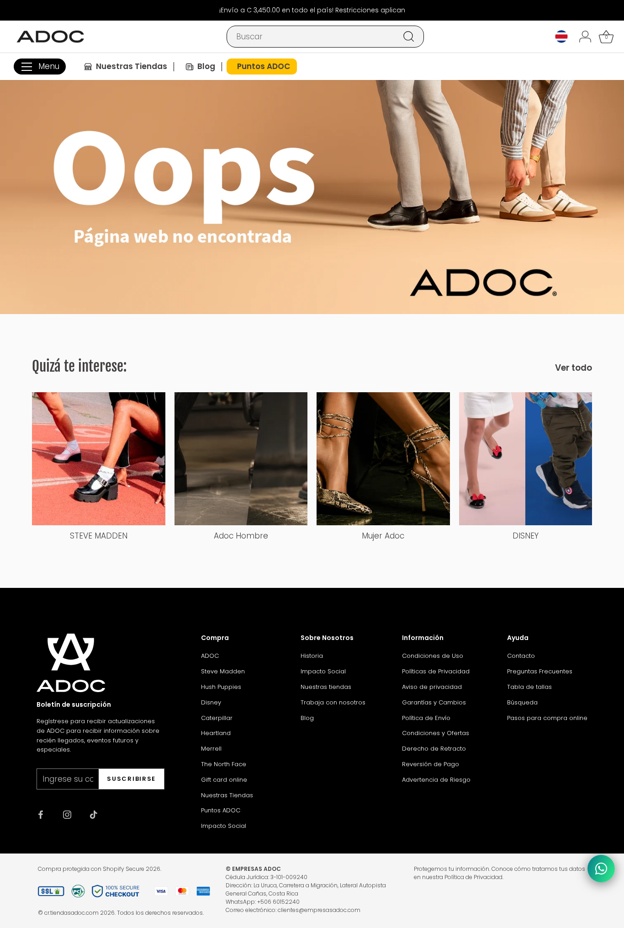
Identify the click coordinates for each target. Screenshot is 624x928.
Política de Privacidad (473, 877)
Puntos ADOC (220, 810)
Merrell (211, 748)
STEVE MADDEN (98, 535)
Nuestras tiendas (326, 687)
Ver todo (573, 368)
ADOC (210, 655)
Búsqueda (522, 702)
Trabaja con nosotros (333, 702)
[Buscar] (409, 36)
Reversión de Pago (430, 764)
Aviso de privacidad (432, 687)
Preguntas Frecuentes (539, 671)
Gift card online (224, 779)
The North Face (223, 764)
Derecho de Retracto (434, 748)
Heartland (216, 733)
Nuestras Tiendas (227, 795)
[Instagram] (67, 814)
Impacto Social (223, 825)
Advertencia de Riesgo (436, 779)
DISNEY (526, 535)
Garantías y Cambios (434, 702)
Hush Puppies (221, 687)
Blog (307, 718)
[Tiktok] (94, 814)
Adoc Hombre (241, 535)
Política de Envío (426, 718)
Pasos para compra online (547, 718)
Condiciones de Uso (432, 655)
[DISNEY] (525, 459)
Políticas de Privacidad (436, 671)
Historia (312, 655)
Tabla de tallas (529, 687)
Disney (211, 702)
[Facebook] (41, 814)
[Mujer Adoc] (383, 459)
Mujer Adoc (383, 535)
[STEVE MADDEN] (98, 459)
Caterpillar (217, 718)
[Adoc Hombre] (241, 459)
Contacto (521, 655)
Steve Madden (223, 671)
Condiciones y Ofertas (435, 733)
